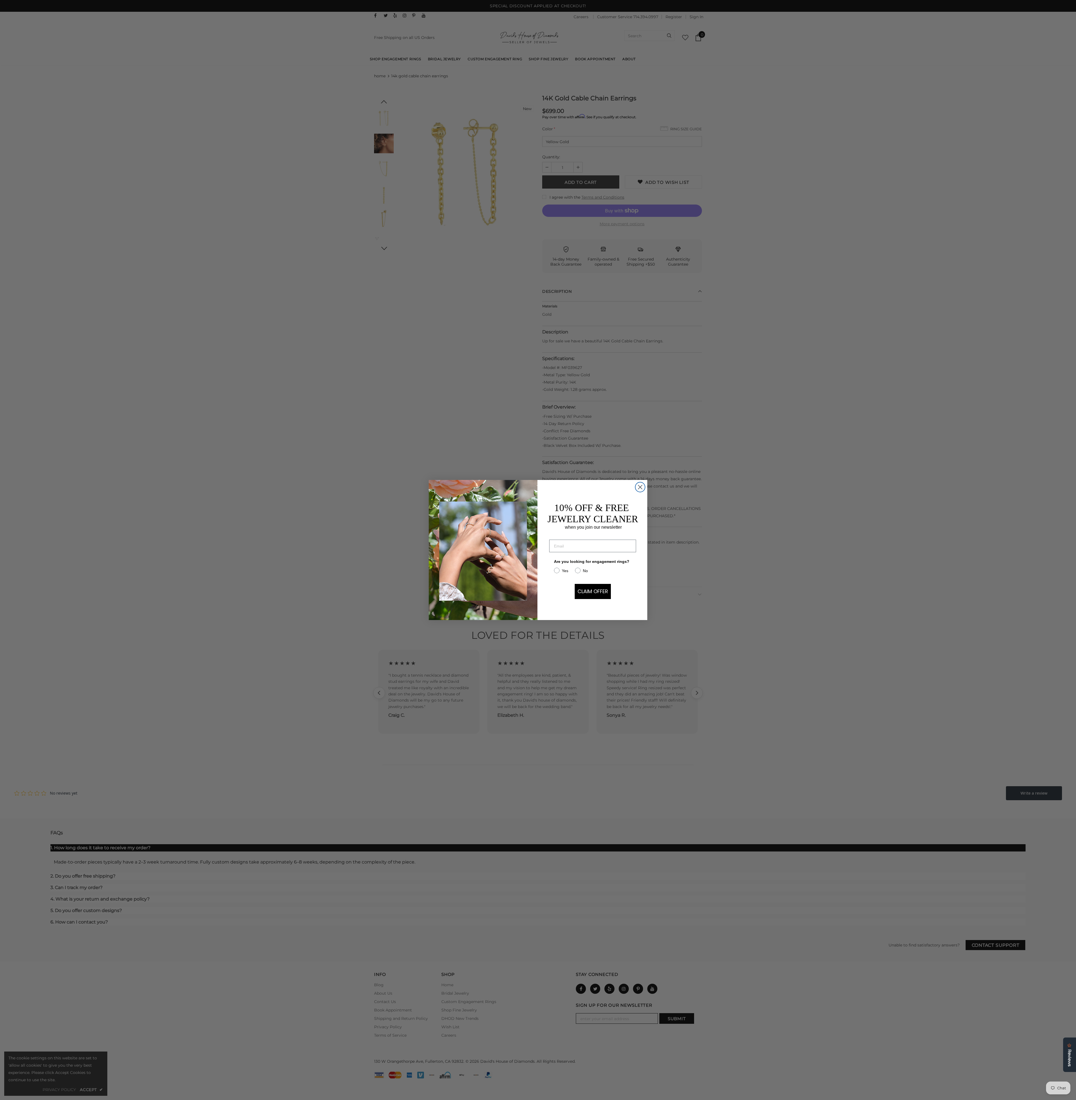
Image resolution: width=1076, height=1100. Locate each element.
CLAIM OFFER (593, 591)
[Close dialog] (640, 487)
